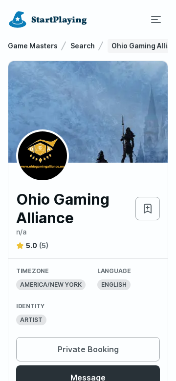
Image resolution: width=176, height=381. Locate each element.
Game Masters (33, 46)
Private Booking (88, 349)
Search (82, 46)
